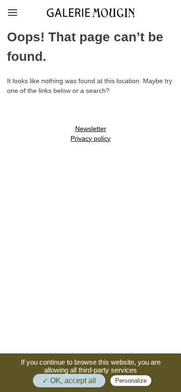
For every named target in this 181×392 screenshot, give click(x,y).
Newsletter (90, 128)
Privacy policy (90, 138)
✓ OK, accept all (69, 381)
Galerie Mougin (90, 12)
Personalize (131, 380)
